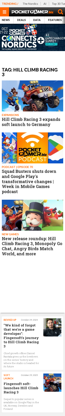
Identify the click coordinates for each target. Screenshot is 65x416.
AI (45, 3)
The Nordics (30, 3)
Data (37, 20)
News (6, 20)
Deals (21, 20)
